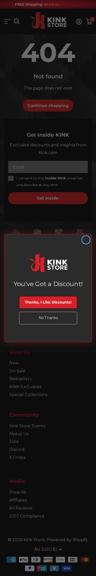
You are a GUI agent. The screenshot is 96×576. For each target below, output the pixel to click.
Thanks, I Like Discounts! (48, 302)
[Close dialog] (86, 240)
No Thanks (48, 318)
